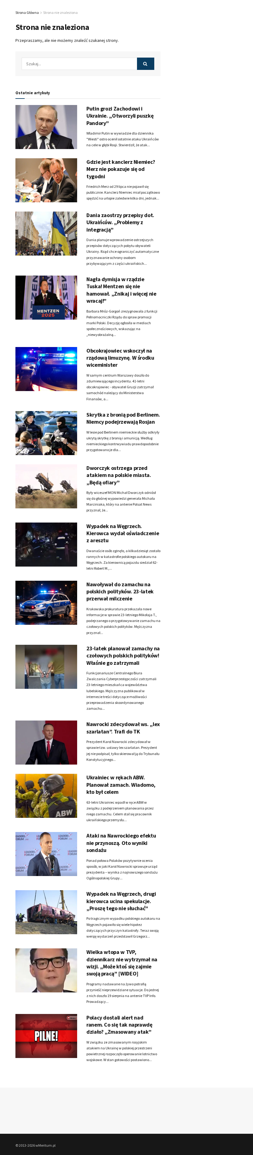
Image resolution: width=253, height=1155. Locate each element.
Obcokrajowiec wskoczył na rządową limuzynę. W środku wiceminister (120, 358)
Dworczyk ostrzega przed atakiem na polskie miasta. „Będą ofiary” (118, 475)
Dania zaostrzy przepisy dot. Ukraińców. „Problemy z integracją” (120, 222)
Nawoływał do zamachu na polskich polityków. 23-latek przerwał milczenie (120, 591)
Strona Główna (27, 12)
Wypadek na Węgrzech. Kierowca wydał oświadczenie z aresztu (122, 533)
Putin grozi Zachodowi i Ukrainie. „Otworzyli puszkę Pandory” (119, 116)
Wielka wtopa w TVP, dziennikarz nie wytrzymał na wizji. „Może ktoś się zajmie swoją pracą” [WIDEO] (121, 962)
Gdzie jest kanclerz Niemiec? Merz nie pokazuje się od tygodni (120, 169)
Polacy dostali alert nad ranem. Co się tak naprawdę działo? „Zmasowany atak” (119, 1025)
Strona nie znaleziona (60, 12)
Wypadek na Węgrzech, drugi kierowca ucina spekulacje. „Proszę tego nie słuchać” (121, 901)
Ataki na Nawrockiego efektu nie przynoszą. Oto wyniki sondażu (121, 843)
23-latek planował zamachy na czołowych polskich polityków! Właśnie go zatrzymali (123, 655)
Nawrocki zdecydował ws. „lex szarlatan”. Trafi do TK (123, 728)
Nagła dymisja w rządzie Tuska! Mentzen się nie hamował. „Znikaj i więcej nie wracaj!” (121, 290)
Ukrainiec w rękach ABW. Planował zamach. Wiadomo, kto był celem (121, 784)
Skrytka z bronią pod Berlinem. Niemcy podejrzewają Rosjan (123, 418)
